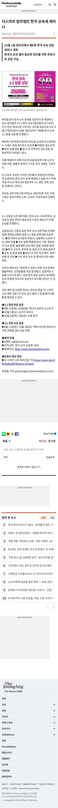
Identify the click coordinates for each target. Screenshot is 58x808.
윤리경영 (5, 788)
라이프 (5, 716)
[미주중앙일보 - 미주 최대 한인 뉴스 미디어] (11, 4)
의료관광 (6, 770)
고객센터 (13, 788)
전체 (43, 517)
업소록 (5, 764)
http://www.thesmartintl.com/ (32, 349)
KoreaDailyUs (9, 746)
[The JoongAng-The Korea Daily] (13, 687)
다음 (53, 607)
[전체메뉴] (55, 4)
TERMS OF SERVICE (47, 784)
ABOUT (5, 784)
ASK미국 (6, 728)
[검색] (50, 4)
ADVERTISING (15, 784)
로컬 (52, 517)
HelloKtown (8, 734)
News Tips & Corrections (29, 788)
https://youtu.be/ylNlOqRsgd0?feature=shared (28, 361)
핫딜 (4, 740)
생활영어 (6, 758)
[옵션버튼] (54, 34)
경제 (4, 710)
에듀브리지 (7, 752)
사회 (4, 704)
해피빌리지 (7, 776)
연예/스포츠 (7, 722)
